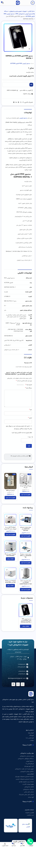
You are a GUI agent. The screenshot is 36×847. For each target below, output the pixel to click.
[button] (2, 411)
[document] (18, 423)
